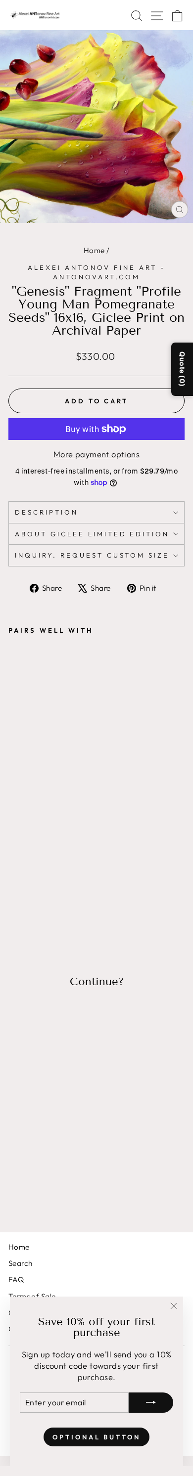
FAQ (16, 1279)
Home (94, 250)
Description (46, 512)
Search (20, 1263)
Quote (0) (182, 369)
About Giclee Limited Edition (92, 534)
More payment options (96, 454)
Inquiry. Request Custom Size (92, 555)
